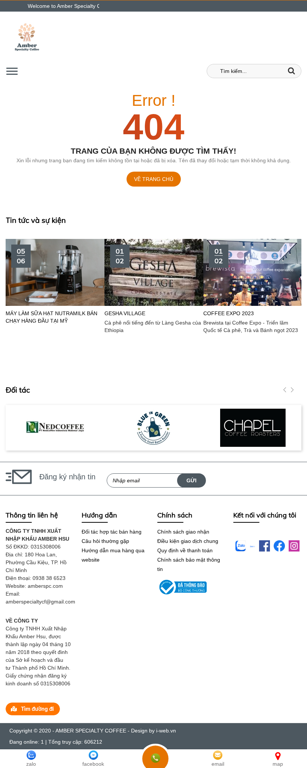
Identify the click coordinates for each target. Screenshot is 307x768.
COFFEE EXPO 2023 (198, 313)
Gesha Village (94, 313)
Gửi (191, 480)
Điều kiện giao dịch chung (187, 541)
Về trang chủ (153, 179)
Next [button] (292, 390)
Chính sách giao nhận (183, 532)
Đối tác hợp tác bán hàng (112, 532)
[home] (27, 37)
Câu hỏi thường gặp (105, 541)
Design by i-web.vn (153, 731)
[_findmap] (33, 709)
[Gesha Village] (123, 272)
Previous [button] (284, 390)
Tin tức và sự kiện (36, 220)
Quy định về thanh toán (185, 550)
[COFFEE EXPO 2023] (222, 272)
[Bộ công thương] (182, 587)
